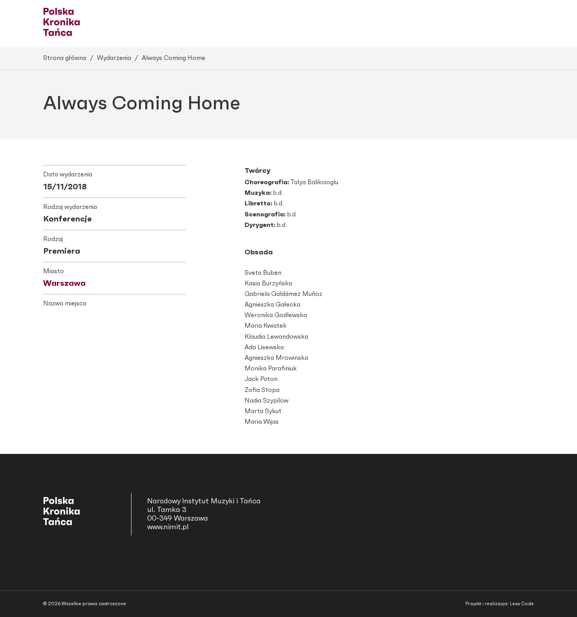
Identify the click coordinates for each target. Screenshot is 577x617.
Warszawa (64, 283)
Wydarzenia (114, 58)
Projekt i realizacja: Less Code (500, 603)
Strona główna (64, 58)
